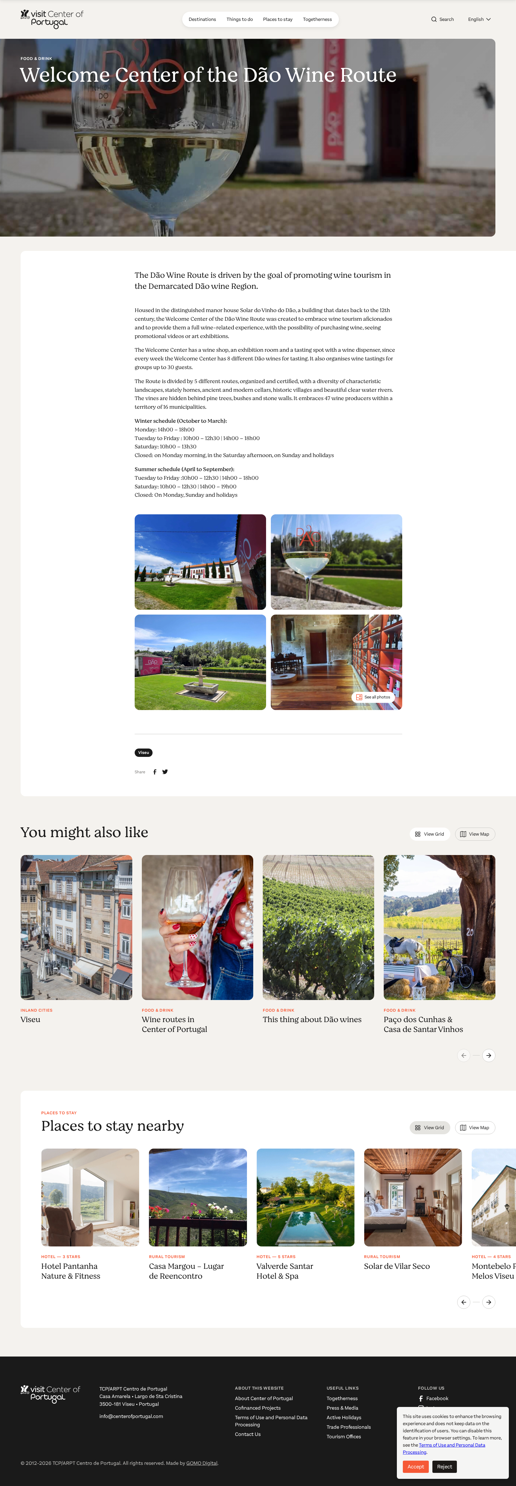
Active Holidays (344, 1417)
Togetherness (342, 1398)
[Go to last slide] (463, 1302)
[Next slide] (488, 1055)
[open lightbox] (200, 562)
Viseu (143, 752)
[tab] (430, 834)
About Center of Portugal (264, 1398)
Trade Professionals (349, 1427)
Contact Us (248, 1434)
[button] (479, 19)
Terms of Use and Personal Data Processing (271, 1421)
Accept (416, 1466)
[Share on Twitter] (165, 771)
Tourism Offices (344, 1436)
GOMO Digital (201, 1463)
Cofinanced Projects (258, 1408)
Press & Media (342, 1408)
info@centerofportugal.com (131, 1416)
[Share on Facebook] (155, 772)
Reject (444, 1466)
